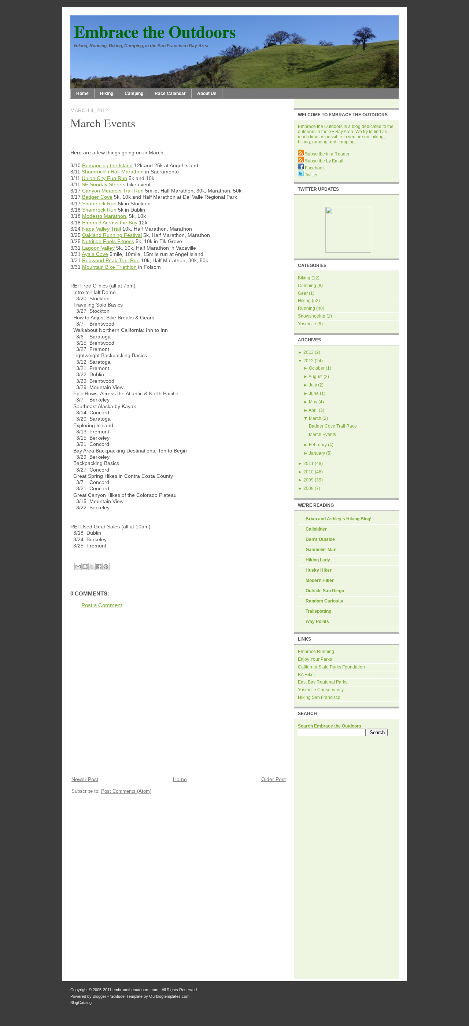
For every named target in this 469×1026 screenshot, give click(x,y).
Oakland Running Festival (112, 235)
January (317, 453)
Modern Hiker (320, 580)
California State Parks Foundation (331, 667)
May (313, 401)
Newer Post (84, 779)
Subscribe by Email (323, 161)
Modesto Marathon (104, 216)
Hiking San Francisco (319, 697)
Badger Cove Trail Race (333, 426)
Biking (304, 278)
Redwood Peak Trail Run (111, 260)
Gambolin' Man (321, 549)
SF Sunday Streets (103, 184)
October (317, 368)
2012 (308, 360)
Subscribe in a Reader (327, 154)
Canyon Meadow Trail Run (113, 191)
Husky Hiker (319, 570)
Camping (134, 93)
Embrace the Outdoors (155, 31)
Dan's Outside (320, 539)
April (313, 410)
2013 (308, 352)
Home (82, 93)
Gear (303, 293)
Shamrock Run (99, 203)
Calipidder (316, 529)
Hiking (106, 93)
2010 (308, 471)
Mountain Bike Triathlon (109, 267)
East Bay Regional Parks (322, 682)
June (314, 393)
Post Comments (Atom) (126, 791)
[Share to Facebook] (99, 566)
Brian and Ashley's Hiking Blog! (339, 518)
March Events (102, 123)
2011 (308, 463)
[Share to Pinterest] (106, 566)
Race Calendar (170, 93)
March (315, 418)
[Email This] (78, 566)
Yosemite (307, 323)
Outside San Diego (325, 590)
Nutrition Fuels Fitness (108, 241)
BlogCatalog (81, 1002)
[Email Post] (71, 558)
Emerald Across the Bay (109, 223)
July (313, 385)
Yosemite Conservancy (321, 689)
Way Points (317, 621)
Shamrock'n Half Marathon (113, 172)
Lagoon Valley (98, 248)
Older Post (273, 779)
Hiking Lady (318, 560)
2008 (308, 488)
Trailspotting (318, 611)
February (318, 444)
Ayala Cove (95, 254)
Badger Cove (97, 197)
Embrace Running (316, 651)
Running (306, 308)
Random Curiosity (324, 601)
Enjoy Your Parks (315, 659)
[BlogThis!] (85, 566)
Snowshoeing (311, 316)
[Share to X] (92, 566)
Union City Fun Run (104, 178)
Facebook (314, 168)
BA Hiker (306, 674)
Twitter (311, 174)
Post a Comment (101, 605)
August (315, 376)
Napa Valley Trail (101, 229)
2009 (308, 480)
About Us (207, 93)
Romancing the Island (107, 165)
